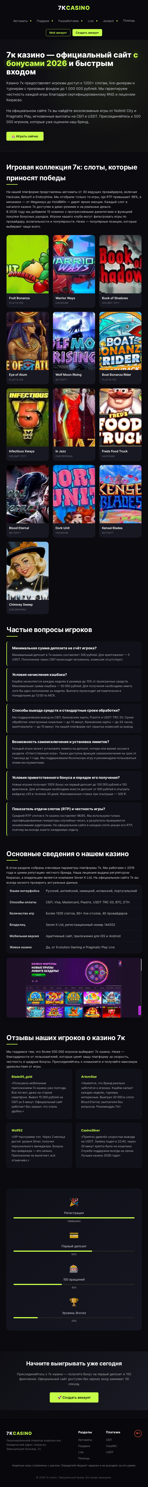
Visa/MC (111, 1446)
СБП (109, 1439)
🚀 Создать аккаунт (74, 1397)
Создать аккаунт (87, 32)
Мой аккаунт (58, 32)
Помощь (84, 1458)
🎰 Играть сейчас (25, 136)
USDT (110, 1452)
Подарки (84, 1446)
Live (80, 1452)
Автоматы (85, 1439)
